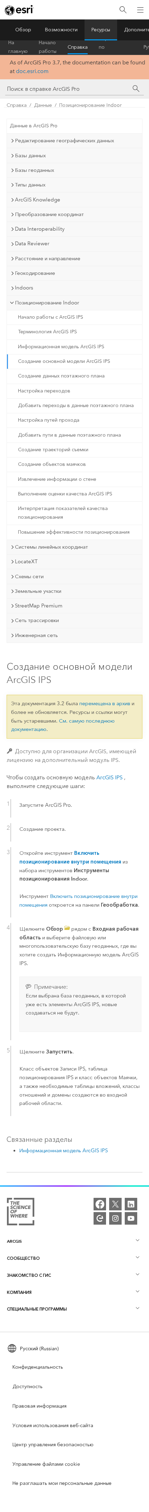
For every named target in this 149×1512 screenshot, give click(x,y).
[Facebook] (100, 1204)
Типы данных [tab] (30, 185)
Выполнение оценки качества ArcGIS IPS (65, 494)
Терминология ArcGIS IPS (47, 332)
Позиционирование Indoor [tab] (47, 303)
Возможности (61, 30)
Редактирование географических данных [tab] (64, 140)
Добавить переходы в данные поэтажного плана (76, 405)
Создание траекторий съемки (53, 450)
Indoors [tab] (24, 288)
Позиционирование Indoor (90, 105)
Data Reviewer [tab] (32, 243)
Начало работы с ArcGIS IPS (50, 317)
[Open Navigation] (140, 9)
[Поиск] (123, 9)
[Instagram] (115, 1218)
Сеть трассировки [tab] (37, 620)
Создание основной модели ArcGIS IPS (64, 361)
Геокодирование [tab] (35, 273)
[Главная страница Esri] (19, 10)
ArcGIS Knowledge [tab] (37, 200)
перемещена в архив (104, 703)
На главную (18, 47)
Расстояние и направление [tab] (47, 258)
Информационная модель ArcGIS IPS (61, 347)
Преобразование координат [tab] (49, 214)
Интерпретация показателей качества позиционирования (63, 513)
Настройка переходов (44, 391)
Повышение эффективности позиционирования (74, 532)
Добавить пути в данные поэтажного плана (69, 435)
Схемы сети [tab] (29, 576)
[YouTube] (131, 1218)
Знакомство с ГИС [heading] (29, 1275)
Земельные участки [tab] (38, 591)
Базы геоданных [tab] (34, 170)
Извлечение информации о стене (57, 479)
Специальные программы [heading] (37, 1309)
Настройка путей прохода (48, 420)
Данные (43, 105)
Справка (78, 47)
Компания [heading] (19, 1292)
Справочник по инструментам (115, 47)
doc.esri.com (32, 71)
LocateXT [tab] (26, 561)
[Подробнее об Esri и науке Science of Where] (20, 1213)
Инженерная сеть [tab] (36, 635)
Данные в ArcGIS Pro (34, 126)
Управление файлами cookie (46, 1464)
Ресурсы (100, 30)
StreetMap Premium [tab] (38, 606)
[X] (115, 1204)
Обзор (23, 30)
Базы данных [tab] (30, 155)
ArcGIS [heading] (14, 1241)
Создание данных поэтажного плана (61, 376)
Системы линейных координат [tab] (51, 547)
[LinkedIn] (131, 1204)
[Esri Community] (100, 1218)
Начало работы (47, 47)
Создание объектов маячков (52, 464)
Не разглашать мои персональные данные (62, 1483)
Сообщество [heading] (23, 1258)
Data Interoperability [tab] (39, 229)
